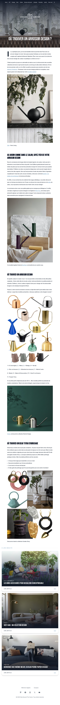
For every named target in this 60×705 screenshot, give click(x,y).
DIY (9, 2)
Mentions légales (26, 687)
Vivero (9, 434)
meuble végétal (32, 72)
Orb (8, 145)
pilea (49, 182)
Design (13, 2)
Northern (24, 265)
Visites (21, 2)
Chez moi (50, 2)
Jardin (45, 2)
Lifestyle (35, 2)
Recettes (41, 2)
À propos (36, 687)
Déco (6, 2)
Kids (17, 2)
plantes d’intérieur (12, 69)
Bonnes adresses (28, 2)
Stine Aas (37, 190)
